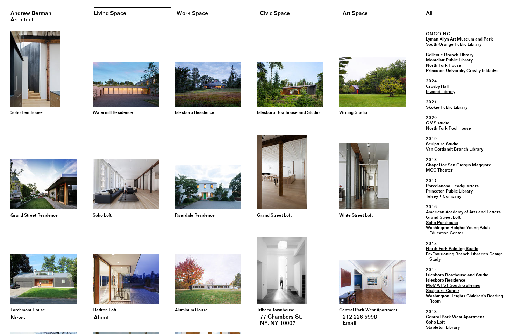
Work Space (192, 13)
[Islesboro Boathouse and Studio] (287, 84)
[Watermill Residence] (123, 84)
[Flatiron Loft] (123, 279)
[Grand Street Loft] (287, 172)
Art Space (355, 13)
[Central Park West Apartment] (369, 282)
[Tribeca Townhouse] (287, 270)
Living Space (110, 13)
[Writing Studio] (369, 82)
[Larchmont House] (41, 279)
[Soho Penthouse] (41, 69)
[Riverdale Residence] (205, 187)
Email (349, 323)
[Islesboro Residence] (205, 84)
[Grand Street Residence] (41, 184)
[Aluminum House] (205, 279)
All (429, 13)
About (101, 318)
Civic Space (275, 13)
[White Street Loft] (369, 176)
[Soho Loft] (123, 184)
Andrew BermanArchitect (30, 16)
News (17, 318)
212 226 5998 (360, 317)
